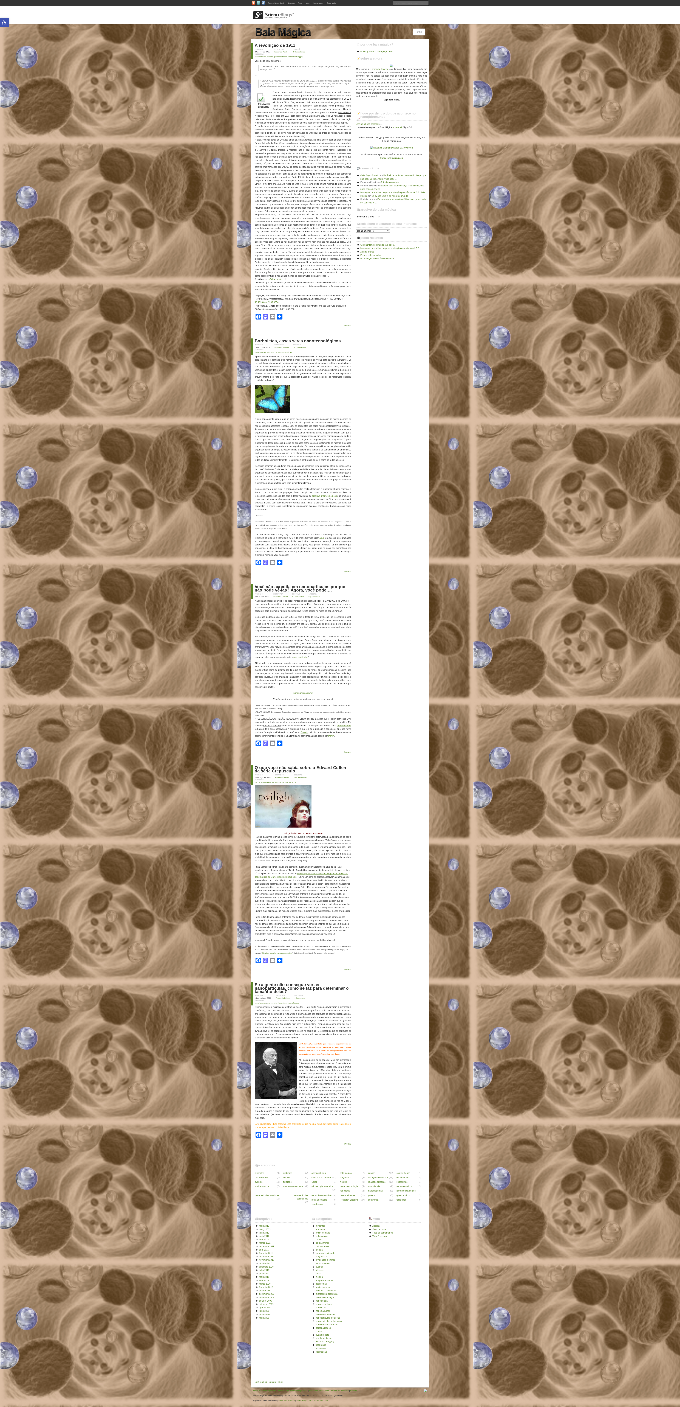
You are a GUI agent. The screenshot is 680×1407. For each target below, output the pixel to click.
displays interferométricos (324, 496)
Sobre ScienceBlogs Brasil (264, 1390)
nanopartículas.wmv (303, 693)
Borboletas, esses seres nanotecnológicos (298, 340)
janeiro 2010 (265, 1290)
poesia (371, 1195)
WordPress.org (379, 1236)
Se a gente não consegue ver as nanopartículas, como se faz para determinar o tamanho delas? (302, 988)
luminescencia (290, 782)
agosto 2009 (265, 1307)
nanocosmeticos (285, 352)
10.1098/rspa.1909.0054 (267, 302)
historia (270, 57)
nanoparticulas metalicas (267, 1195)
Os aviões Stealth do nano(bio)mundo (390, 196)
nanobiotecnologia (349, 1186)
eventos (258, 1182)
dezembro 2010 (266, 1256)
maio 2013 (264, 1226)
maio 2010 (264, 1277)
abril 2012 (264, 1239)
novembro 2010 (266, 1260)
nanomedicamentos (406, 1191)
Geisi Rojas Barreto (369, 175)
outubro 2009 (265, 1301)
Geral (314, 1182)
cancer (371, 1173)
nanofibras (345, 1191)
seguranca (373, 1200)
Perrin (331, 736)
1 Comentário (299, 998)
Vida (308, 3)
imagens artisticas (377, 1182)
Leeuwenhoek (344, 725)
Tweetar (347, 325)
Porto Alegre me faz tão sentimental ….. (379, 258)
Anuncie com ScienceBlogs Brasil (293, 1390)
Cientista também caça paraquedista (277, 953)
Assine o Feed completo (368, 124)
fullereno (287, 1182)
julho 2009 (264, 1311)
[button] (4, 22)
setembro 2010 (266, 1267)
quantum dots (403, 1195)
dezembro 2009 (266, 1294)
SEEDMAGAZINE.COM (318, 1400)
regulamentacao (319, 1200)
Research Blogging (296, 57)
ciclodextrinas (261, 1177)
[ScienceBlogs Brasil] (273, 17)
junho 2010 (264, 1273)
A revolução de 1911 (275, 45)
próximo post (275, 279)
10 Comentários (299, 347)
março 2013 (265, 1229)
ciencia (286, 1177)
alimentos (259, 1173)
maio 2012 (264, 1236)
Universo (291, 3)
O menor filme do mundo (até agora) (377, 245)
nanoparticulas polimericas (301, 1197)
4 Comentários (299, 52)
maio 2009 (264, 1318)
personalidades (280, 57)
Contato (353, 1390)
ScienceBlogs (301, 1400)
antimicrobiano (318, 1173)
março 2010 (265, 1284)
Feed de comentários (382, 1233)
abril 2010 (264, 1280)
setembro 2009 (266, 1304)
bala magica (346, 1173)
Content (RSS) (276, 1382)
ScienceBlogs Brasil (276, 3)
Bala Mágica (261, 1382)
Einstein (304, 732)
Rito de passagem (390, 182)
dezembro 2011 (266, 1246)
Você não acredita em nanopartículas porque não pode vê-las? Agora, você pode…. (300, 588)
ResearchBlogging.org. (391, 158)
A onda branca (367, 252)
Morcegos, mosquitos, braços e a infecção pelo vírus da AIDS (389, 248)
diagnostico (345, 1177)
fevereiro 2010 (266, 1287)
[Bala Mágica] (290, 37)
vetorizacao (317, 1204)
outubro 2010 (265, 1263)
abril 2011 (264, 1250)
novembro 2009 (266, 1297)
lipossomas (401, 1182)
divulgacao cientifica (378, 1177)
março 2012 (265, 1243)
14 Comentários (300, 777)
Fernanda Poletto (281, 52)
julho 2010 (264, 1270)
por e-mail (397, 127)
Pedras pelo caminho (370, 255)
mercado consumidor (293, 1186)
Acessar (376, 1226)
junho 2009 (264, 1314)
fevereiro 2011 (266, 1253)
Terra (300, 3)
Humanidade (318, 3)
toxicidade (401, 1200)
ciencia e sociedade (263, 782)
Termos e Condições (340, 1390)
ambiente (287, 1173)
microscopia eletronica (276, 1003)
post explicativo (300, 657)
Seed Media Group (287, 1400)
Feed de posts (379, 1229)
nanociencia (272, 352)
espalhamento (260, 57)
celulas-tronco (403, 1173)
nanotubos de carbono (322, 1195)
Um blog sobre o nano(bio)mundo (376, 51)
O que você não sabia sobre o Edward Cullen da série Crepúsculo (300, 769)
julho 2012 (264, 1233)
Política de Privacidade (319, 1390)
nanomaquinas (375, 1191)
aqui (321, 538)
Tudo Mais (331, 3)
